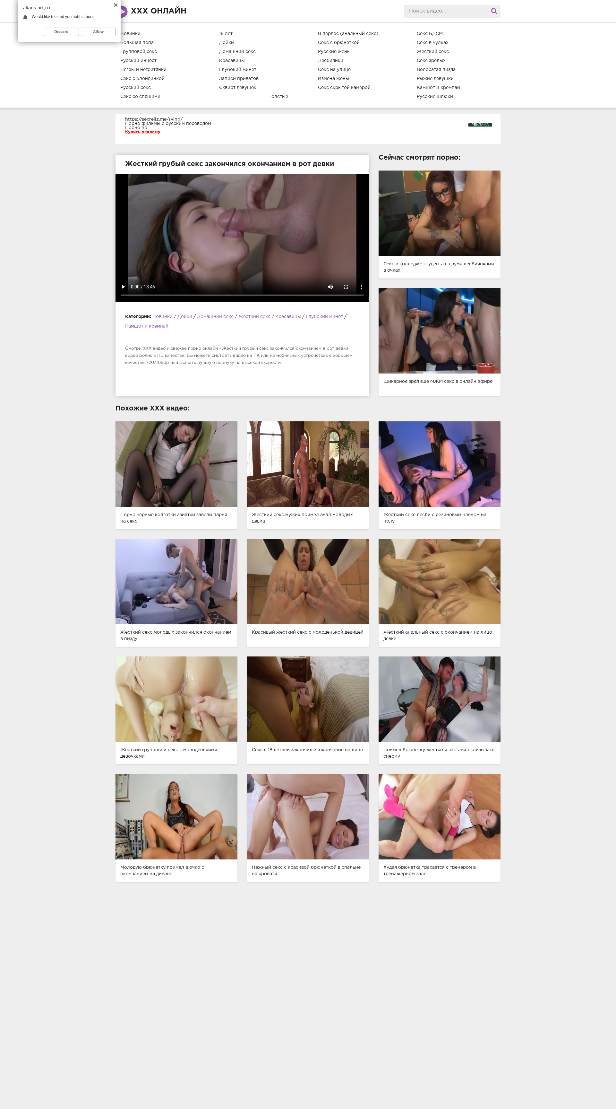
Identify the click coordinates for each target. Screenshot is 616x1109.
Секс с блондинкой (142, 79)
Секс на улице (334, 70)
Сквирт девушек (237, 88)
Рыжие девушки (435, 79)
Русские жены (334, 52)
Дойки (226, 43)
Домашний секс (237, 52)
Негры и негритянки (143, 70)
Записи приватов (239, 79)
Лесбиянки (330, 61)
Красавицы (232, 61)
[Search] (494, 11)
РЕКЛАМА (480, 124)
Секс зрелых (431, 61)
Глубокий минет (237, 70)
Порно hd (136, 128)
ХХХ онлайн (158, 11)
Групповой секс (138, 52)
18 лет (226, 34)
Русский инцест (138, 61)
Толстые (278, 97)
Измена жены (333, 79)
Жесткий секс (433, 52)
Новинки (130, 34)
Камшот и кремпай (438, 88)
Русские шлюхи (435, 97)
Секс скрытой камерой (344, 88)
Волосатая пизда (436, 70)
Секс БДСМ (430, 34)
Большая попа (137, 43)
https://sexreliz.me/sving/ (154, 119)
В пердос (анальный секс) (348, 34)
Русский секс (135, 88)
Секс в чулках (433, 43)
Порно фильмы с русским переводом (168, 124)
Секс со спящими (140, 97)
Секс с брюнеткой (339, 43)
